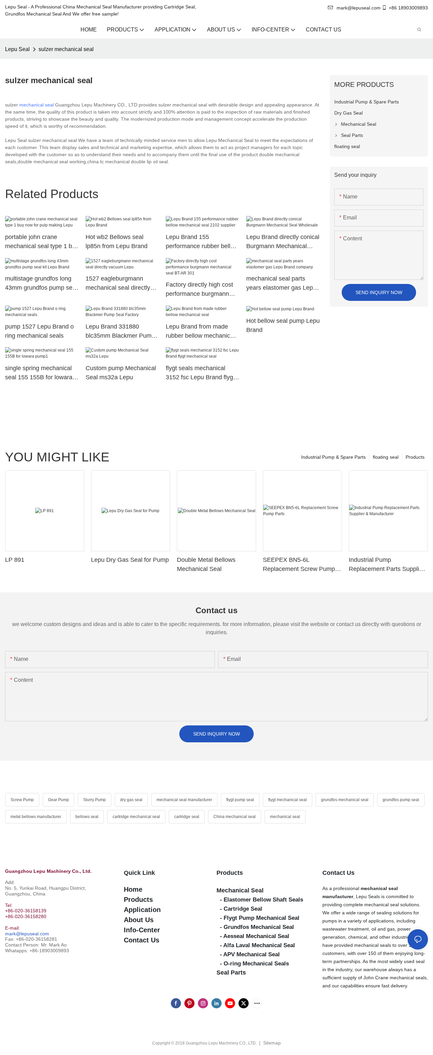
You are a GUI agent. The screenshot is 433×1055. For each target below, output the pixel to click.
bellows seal (86, 816)
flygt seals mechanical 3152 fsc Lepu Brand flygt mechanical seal (200, 373)
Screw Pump (22, 799)
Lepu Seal (17, 49)
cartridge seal (186, 816)
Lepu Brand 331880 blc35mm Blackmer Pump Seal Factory (120, 331)
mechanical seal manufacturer (184, 799)
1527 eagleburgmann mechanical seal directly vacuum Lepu (118, 283)
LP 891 (14, 559)
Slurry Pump (94, 799)
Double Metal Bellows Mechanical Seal (206, 564)
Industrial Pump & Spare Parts (333, 457)
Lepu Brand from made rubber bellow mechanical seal (200, 331)
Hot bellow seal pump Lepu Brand (283, 325)
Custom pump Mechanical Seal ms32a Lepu (121, 373)
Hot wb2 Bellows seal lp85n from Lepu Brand (116, 241)
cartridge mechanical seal (136, 816)
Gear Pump (58, 799)
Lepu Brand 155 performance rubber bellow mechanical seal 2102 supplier (202, 242)
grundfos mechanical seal (344, 799)
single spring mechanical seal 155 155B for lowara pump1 (38, 373)
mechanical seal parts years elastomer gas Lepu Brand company (281, 283)
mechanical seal (36, 104)
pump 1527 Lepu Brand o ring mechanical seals (39, 331)
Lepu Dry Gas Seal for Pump (130, 559)
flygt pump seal (240, 799)
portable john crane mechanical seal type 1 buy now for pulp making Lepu (41, 242)
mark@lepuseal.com (27, 933)
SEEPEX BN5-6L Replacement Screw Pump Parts (299, 565)
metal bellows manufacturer (35, 816)
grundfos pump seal (401, 799)
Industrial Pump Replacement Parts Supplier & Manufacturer (387, 565)
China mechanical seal (234, 816)
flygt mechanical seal (287, 799)
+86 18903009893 (408, 7)
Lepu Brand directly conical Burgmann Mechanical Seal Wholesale (282, 242)
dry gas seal (131, 799)
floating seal (385, 457)
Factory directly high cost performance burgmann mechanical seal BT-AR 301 (199, 289)
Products (415, 457)
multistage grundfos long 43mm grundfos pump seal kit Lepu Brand (41, 283)
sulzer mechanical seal (66, 49)
